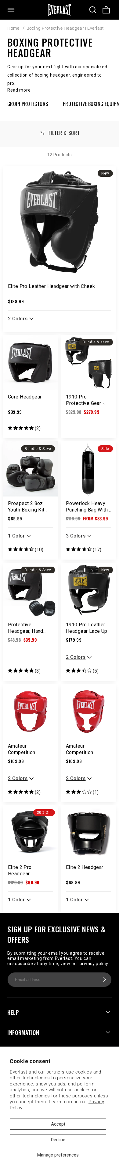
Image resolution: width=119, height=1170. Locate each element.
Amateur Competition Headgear (21, 749)
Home (13, 28)
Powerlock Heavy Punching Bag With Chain (87, 506)
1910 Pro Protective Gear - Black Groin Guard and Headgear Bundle (85, 400)
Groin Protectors (27, 104)
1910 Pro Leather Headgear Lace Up (86, 628)
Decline (58, 1139)
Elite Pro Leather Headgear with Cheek (51, 286)
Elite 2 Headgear (84, 867)
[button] (14, 9)
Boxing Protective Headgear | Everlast (65, 28)
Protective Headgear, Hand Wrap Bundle (25, 628)
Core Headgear (24, 397)
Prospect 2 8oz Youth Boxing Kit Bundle (26, 506)
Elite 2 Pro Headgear (20, 870)
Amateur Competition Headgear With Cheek (82, 749)
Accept (58, 1124)
